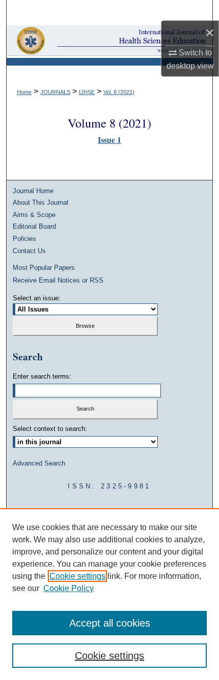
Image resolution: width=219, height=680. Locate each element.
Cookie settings (77, 576)
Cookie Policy (68, 588)
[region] (109, 594)
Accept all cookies (109, 623)
